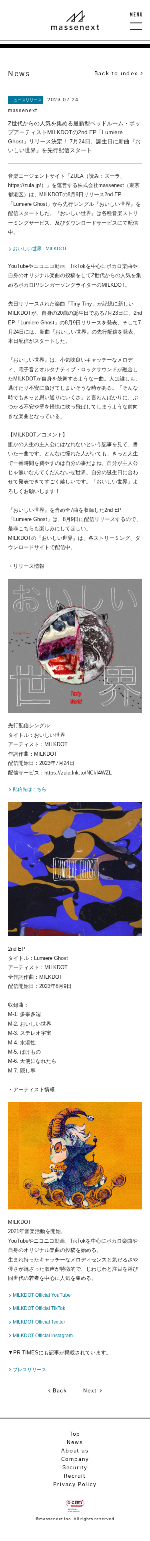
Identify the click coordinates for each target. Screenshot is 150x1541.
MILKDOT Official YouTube (42, 1295)
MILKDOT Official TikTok (39, 1308)
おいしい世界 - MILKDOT (40, 248)
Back (60, 1390)
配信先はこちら (29, 789)
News (75, 1442)
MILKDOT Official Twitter (39, 1322)
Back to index (116, 73)
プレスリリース (29, 1369)
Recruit (75, 1476)
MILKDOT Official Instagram (43, 1335)
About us (75, 1450)
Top (75, 1433)
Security (75, 1467)
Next (90, 1390)
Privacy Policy (74, 1484)
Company (75, 1459)
